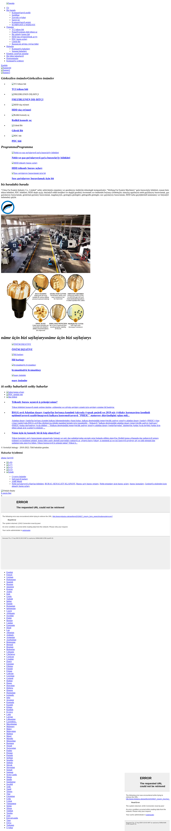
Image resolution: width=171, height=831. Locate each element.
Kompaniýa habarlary (21, 49)
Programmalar (12, 58)
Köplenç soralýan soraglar (17, 53)
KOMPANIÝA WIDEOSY (23, 25)
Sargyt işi (16, 20)
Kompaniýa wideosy (15, 61)
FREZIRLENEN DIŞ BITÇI (27, 99)
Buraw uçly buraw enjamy (87, 484)
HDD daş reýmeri (21, 109)
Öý (7, 8)
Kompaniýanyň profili (21, 13)
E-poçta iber (6, 493)
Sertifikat (15, 15)
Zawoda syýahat (19, 17)
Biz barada (10, 10)
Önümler (10, 27)
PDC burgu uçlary (19, 39)
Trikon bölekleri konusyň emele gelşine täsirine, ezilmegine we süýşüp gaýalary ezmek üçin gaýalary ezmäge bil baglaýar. (63, 407)
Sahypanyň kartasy (20, 479)
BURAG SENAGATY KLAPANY (60, 484)
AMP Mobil (17, 481)
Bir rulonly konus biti (21, 34)
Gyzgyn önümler (19, 476)
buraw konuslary (137, 484)
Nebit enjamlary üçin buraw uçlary (114, 484)
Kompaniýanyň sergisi (21, 22)
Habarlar (10, 46)
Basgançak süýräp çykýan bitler (25, 44)
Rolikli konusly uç (22, 120)
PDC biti (16, 141)
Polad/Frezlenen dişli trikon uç (24, 32)
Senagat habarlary (19, 51)
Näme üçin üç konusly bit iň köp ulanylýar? (36, 432)
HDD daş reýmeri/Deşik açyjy (24, 37)
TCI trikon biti (18, 29)
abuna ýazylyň (7, 458)
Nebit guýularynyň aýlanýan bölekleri (28, 484)
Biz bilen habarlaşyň (15, 56)
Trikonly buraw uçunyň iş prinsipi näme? (35, 402)
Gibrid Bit (16, 41)
